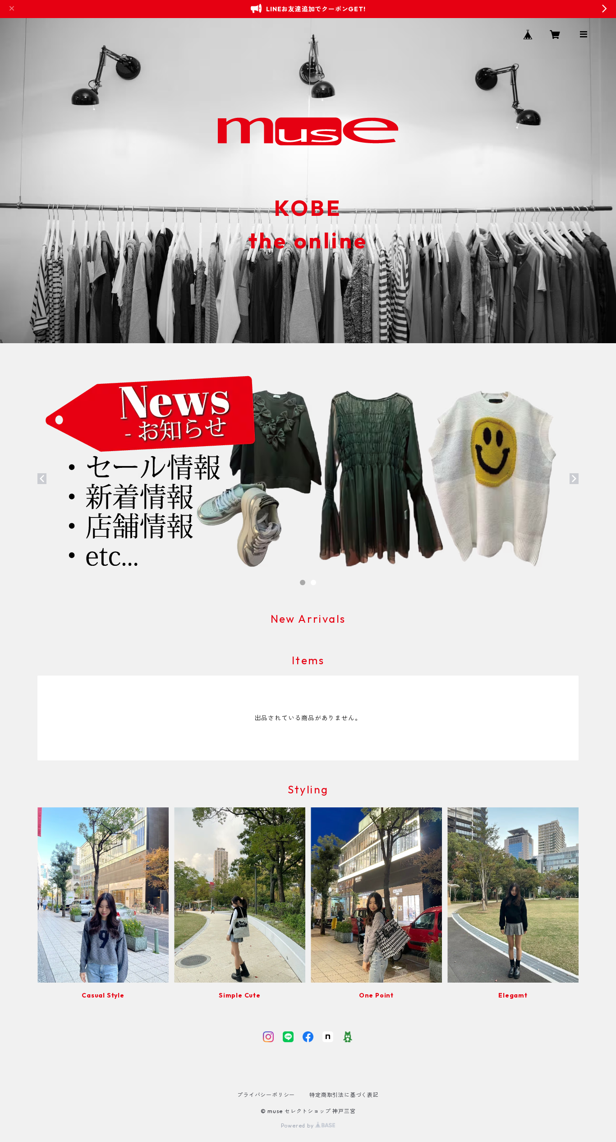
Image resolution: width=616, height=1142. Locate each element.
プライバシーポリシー (266, 1094)
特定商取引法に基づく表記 (344, 1094)
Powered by (298, 1125)
